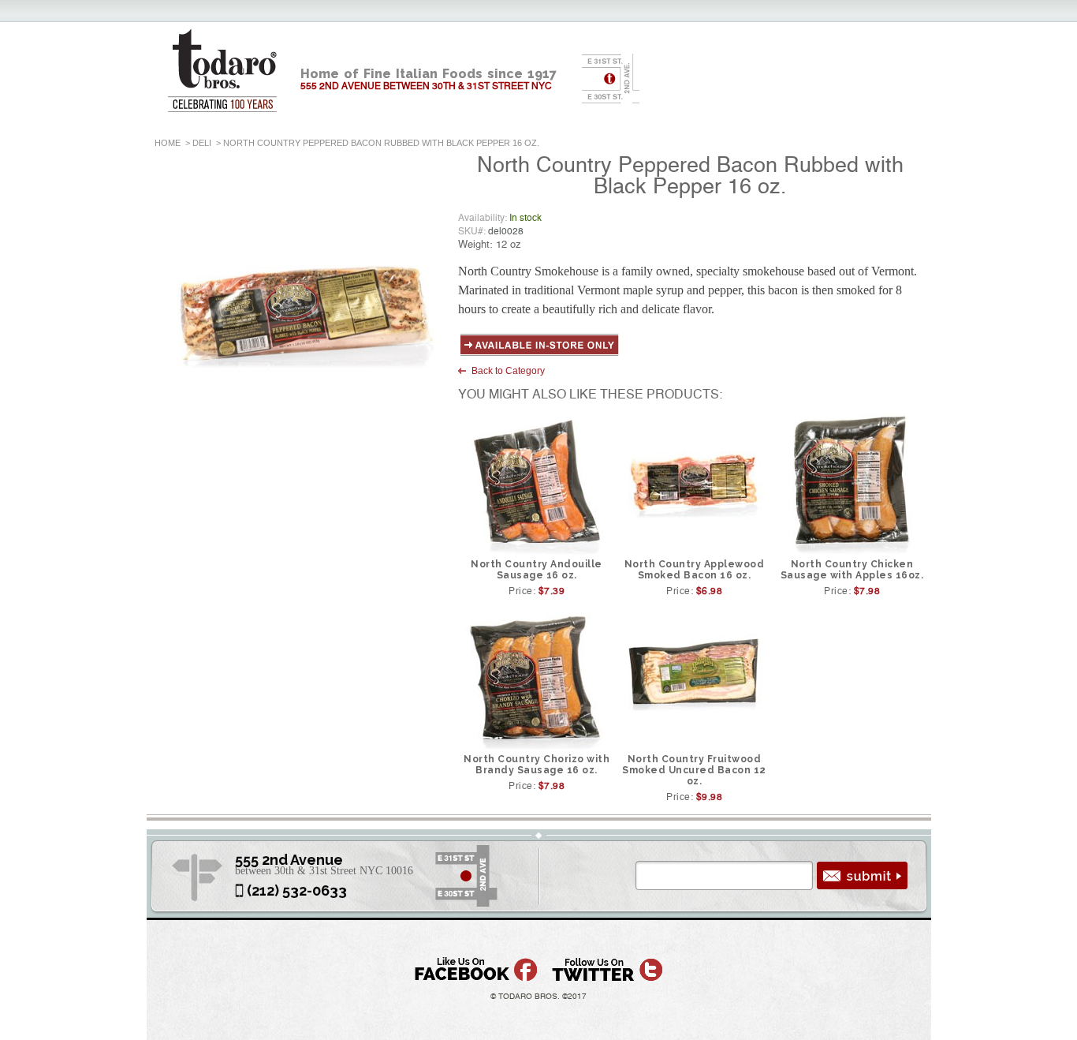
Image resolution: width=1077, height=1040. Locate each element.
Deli (201, 143)
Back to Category (508, 370)
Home (168, 143)
